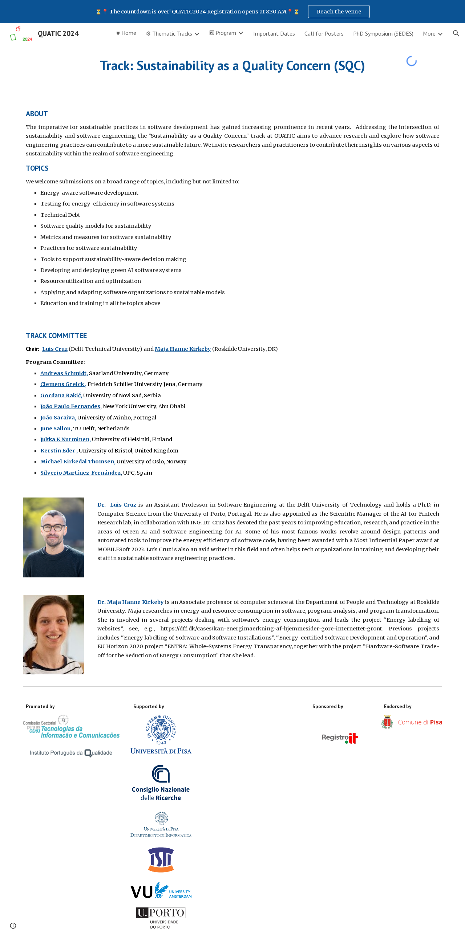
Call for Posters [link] (324, 33)
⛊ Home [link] (126, 32)
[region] (232, 11)
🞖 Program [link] (222, 32)
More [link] (429, 33)
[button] (456, 33)
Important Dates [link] (274, 33)
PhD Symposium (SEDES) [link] (383, 33)
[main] (232, 65)
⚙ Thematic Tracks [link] (169, 33)
